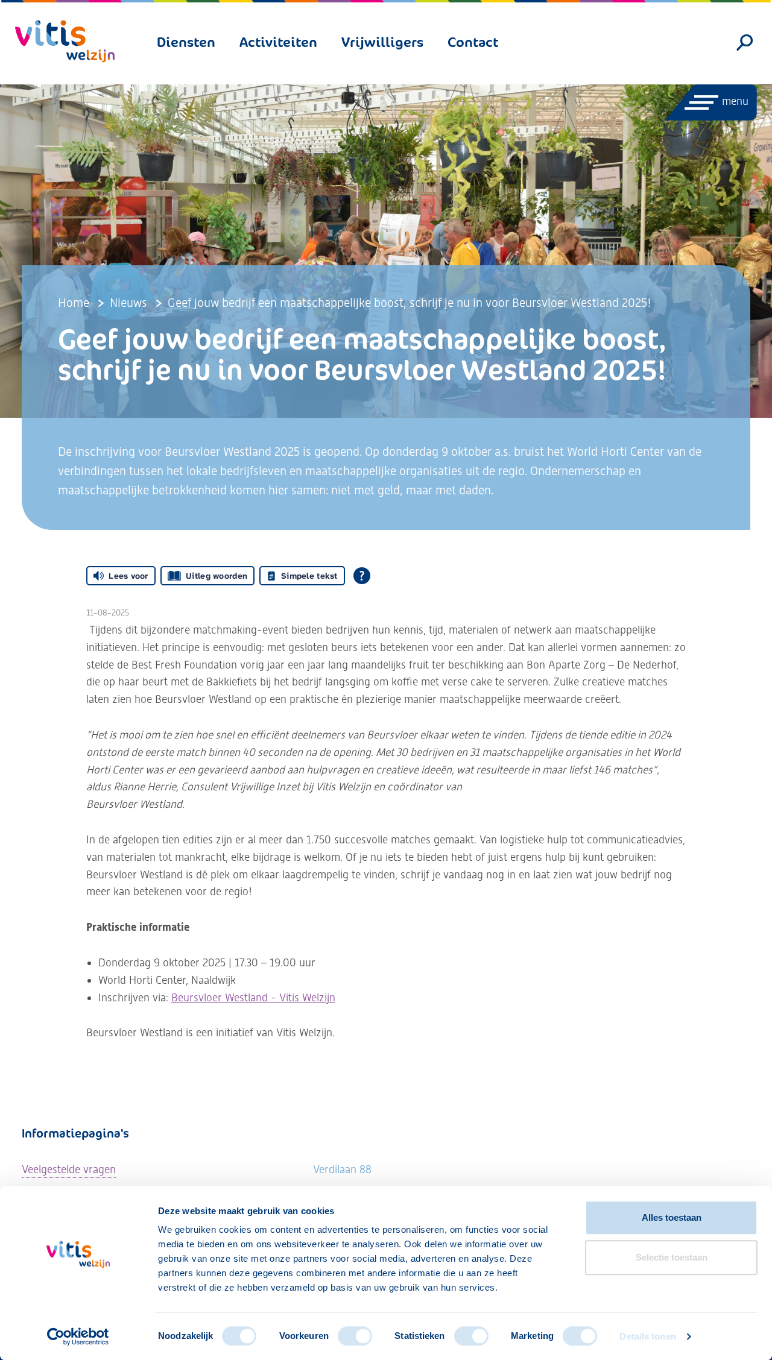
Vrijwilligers (382, 42)
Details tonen (647, 1336)
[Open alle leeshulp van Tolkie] (361, 575)
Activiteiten (278, 42)
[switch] (355, 1336)
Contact (473, 42)
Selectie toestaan (671, 1257)
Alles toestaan (671, 1217)
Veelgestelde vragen (69, 1169)
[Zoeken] (745, 43)
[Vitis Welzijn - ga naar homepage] (65, 41)
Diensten (186, 42)
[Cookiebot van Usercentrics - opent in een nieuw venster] (78, 1336)
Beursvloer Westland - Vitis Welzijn (253, 997)
